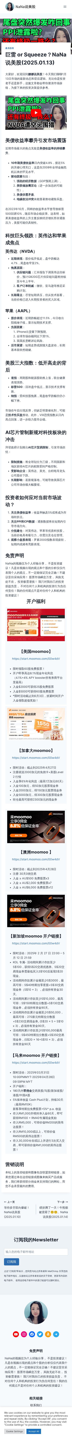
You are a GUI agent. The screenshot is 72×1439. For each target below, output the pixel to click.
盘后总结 (9, 48)
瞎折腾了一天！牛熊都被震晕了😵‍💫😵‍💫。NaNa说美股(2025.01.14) (53, 1209)
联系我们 (36, 1405)
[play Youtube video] (36, 113)
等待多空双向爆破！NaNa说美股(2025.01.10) (17, 1209)
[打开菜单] (65, 6)
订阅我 (11, 1261)
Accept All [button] (33, 1431)
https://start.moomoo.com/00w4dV (36, 658)
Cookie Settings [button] (14, 1431)
